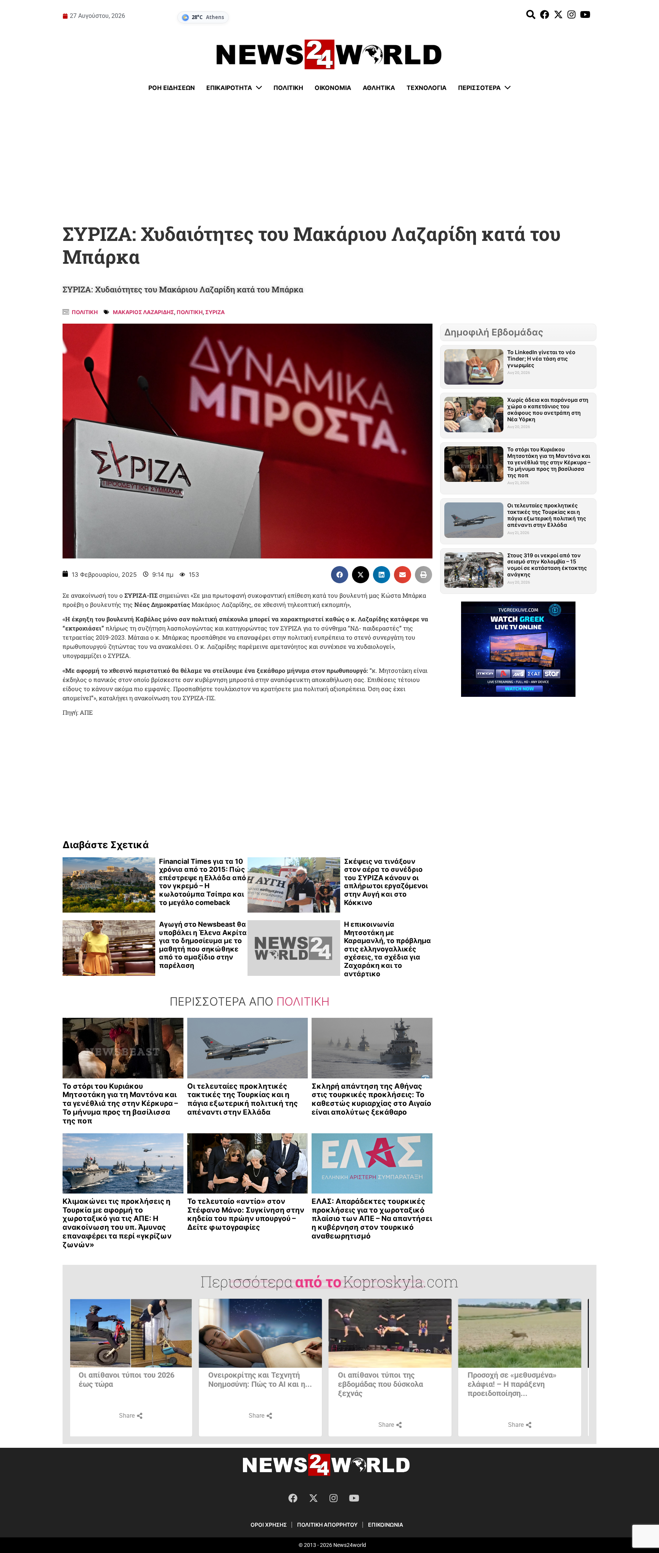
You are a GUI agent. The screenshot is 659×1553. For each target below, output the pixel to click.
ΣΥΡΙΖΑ (215, 312)
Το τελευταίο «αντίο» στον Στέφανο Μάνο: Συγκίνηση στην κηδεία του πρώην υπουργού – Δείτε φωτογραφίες (245, 1214)
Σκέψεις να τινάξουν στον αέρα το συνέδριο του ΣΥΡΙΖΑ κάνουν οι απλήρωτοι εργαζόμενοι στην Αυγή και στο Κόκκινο (386, 881)
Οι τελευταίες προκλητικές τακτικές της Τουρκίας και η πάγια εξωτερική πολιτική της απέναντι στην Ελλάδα (242, 1099)
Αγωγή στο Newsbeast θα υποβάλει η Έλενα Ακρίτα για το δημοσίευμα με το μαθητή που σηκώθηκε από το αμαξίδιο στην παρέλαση (203, 944)
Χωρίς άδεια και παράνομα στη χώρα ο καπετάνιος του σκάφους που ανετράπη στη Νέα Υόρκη (547, 409)
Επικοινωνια (385, 1524)
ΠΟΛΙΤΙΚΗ (190, 312)
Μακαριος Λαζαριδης (143, 312)
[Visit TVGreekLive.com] (518, 649)
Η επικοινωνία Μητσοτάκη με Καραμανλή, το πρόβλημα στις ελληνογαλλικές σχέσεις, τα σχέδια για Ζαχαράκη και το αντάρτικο (387, 949)
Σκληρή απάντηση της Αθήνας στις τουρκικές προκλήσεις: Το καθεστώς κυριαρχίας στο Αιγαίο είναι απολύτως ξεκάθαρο (371, 1099)
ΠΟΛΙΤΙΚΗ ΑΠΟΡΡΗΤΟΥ (327, 1524)
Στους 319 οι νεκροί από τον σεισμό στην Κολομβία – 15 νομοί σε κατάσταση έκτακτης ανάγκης (547, 565)
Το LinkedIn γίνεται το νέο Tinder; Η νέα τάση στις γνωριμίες (541, 358)
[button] (339, 574)
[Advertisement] (329, 158)
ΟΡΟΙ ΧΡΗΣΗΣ (269, 1524)
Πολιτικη (85, 312)
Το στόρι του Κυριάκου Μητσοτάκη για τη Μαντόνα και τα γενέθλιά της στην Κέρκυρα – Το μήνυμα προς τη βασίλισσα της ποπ (120, 1103)
